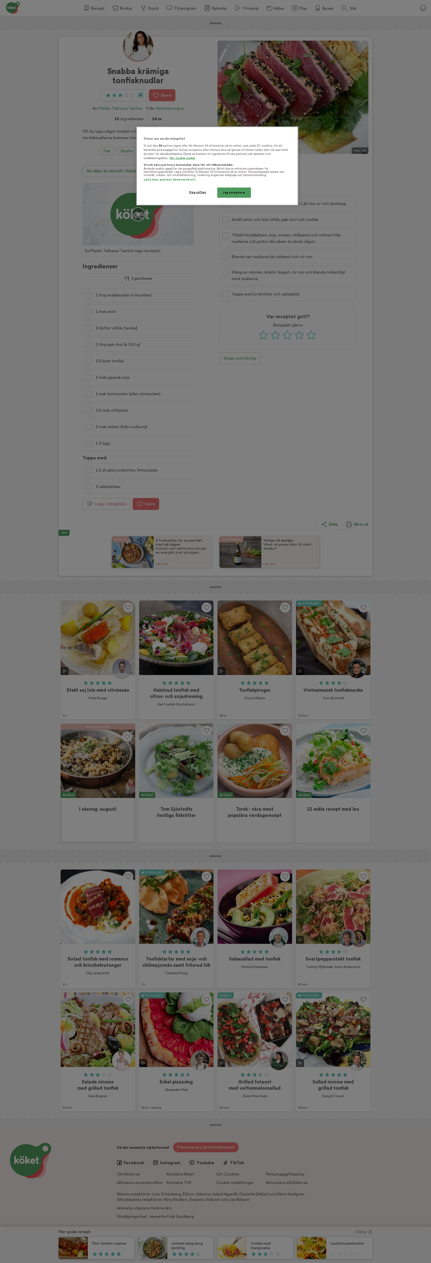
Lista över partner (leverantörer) (169, 179)
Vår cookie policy (182, 158)
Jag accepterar (234, 192)
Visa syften (197, 192)
